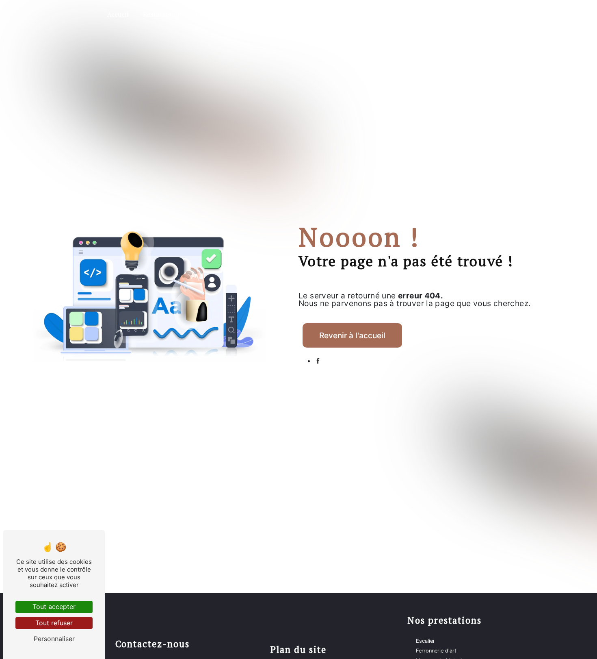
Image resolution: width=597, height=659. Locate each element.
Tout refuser (54, 623)
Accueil (117, 14)
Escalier (425, 641)
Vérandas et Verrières (317, 14)
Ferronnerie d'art (436, 651)
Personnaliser (54, 639)
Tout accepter (54, 606)
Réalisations (419, 14)
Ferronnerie (213, 14)
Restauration (162, 14)
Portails (375, 14)
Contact (464, 14)
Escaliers (258, 14)
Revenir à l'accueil (352, 335)
